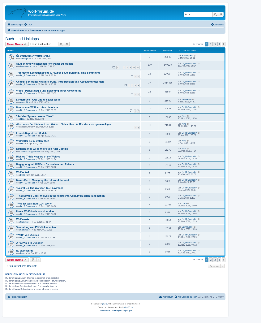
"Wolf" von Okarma (27, 235)
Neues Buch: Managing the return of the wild (42, 180)
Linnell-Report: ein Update (31, 133)
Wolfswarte (22, 219)
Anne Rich (25, 102)
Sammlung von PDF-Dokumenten (36, 227)
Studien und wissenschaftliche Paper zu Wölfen (44, 63)
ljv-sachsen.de (24, 250)
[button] (223, 44)
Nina (22, 119)
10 (134, 67)
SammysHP (25, 58)
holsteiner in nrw (27, 66)
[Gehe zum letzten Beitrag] (195, 55)
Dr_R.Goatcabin (189, 63)
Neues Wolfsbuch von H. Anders (35, 211)
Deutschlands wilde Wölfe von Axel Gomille (42, 148)
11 (138, 67)
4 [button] (219, 44)
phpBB (105, 304)
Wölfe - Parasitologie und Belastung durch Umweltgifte (48, 90)
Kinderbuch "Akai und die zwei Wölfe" (39, 99)
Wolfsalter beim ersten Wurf (32, 141)
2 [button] (211, 44)
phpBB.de (128, 307)
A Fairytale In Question (29, 242)
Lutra (22, 175)
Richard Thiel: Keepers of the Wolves (38, 156)
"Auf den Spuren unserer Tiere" (34, 116)
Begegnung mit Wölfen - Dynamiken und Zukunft (45, 164)
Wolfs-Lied (22, 172)
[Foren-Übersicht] (17, 12)
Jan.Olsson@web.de (30, 151)
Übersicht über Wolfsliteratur (33, 55)
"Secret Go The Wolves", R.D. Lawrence (39, 188)
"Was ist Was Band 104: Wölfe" (34, 203)
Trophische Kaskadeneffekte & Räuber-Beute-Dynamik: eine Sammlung (58, 72)
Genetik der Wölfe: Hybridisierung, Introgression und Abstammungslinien (60, 81)
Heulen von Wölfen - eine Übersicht (37, 107)
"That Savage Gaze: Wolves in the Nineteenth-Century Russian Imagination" (61, 195)
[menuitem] (28, 24)
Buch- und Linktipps (22, 39)
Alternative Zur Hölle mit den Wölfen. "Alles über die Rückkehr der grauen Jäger (63, 124)
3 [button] (215, 44)
